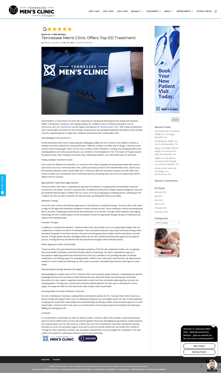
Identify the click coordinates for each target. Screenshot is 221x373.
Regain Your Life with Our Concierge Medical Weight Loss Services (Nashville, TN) (167, 161)
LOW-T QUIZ (94, 11)
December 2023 (161, 212)
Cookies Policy (99, 369)
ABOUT (167, 11)
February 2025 (161, 192)
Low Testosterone (63, 127)
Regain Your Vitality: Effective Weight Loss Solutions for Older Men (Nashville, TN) (166, 151)
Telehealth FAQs (138, 369)
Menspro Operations (52, 42)
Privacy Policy (123, 369)
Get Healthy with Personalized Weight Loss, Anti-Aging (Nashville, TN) (167, 134)
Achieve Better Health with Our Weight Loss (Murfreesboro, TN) (166, 171)
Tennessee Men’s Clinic (109, 127)
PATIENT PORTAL (204, 11)
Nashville (45, 359)
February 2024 (161, 208)
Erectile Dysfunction (84, 42)
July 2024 (158, 196)
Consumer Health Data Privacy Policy (76, 369)
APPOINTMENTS (184, 11)
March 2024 (159, 204)
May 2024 (159, 200)
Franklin (56, 359)
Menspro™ (135, 11)
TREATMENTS (152, 11)
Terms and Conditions (156, 369)
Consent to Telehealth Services (45, 369)
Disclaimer (111, 369)
